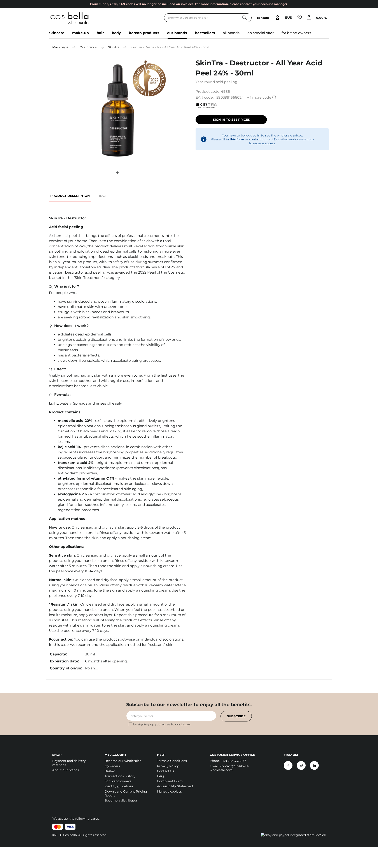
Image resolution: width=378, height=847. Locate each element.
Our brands (177, 33)
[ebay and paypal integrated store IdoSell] (293, 835)
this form (237, 139)
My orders (112, 766)
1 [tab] (117, 172)
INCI (102, 196)
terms (186, 724)
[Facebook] (288, 765)
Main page (60, 47)
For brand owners (296, 33)
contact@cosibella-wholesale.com (288, 139)
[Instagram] (301, 765)
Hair (100, 33)
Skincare (56, 33)
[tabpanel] (117, 110)
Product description (70, 196)
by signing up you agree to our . (162, 724)
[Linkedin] (314, 765)
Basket (110, 771)
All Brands (231, 33)
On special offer (260, 33)
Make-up (80, 33)
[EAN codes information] (274, 97)
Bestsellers (205, 33)
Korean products (144, 33)
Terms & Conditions (172, 761)
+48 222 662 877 (233, 761)
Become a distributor (121, 800)
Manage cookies (169, 791)
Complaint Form (170, 781)
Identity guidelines (119, 786)
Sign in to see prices (231, 120)
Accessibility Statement (175, 786)
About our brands (65, 770)
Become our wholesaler (123, 761)
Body (116, 33)
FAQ (160, 776)
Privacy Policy (168, 766)
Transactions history (120, 776)
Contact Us (165, 771)
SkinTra (113, 47)
